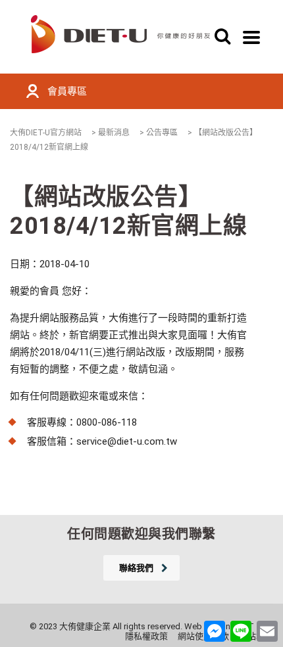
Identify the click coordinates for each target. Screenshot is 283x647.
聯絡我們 (136, 568)
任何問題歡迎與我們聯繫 (141, 534)
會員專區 (67, 91)
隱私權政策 (146, 636)
